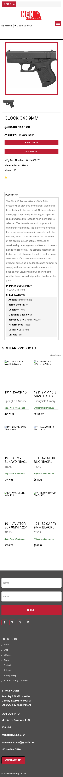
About (6, 660)
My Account (6, 26)
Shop (6, 650)
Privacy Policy (10, 675)
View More (55, 355)
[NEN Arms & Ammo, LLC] (31, 15)
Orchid (23, 773)
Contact (7, 665)
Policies (7, 670)
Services (8, 655)
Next (59, 78)
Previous (4, 78)
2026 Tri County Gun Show (16, 680)
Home (6, 644)
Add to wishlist (32, 151)
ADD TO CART (33, 142)
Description (11, 195)
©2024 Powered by (10, 773)
